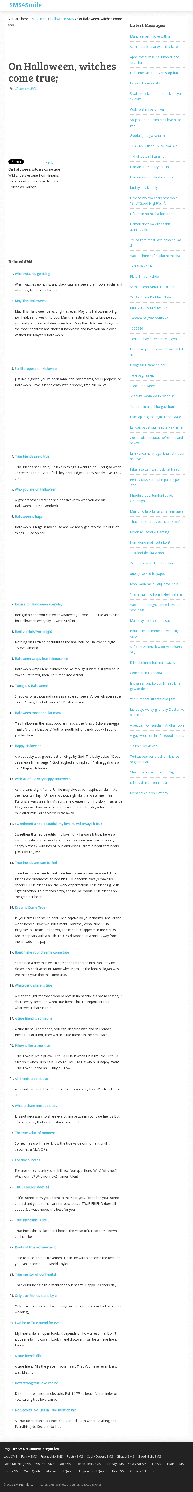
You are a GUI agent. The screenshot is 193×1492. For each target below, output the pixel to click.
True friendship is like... (32, 1220)
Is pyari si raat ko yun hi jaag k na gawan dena (155, 686)
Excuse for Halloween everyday (38, 604)
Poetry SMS (75, 1456)
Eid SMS (157, 1464)
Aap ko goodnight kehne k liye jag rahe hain (155, 607)
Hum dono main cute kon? (150, 542)
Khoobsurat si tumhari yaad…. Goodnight (152, 498)
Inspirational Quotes (93, 1471)
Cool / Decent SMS (100, 1456)
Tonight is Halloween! (31, 685)
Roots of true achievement (35, 1247)
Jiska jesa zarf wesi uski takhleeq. (155, 469)
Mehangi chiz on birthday (149, 793)
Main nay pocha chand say (150, 620)
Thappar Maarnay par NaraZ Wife (155, 521)
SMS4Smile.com (25, 1484)
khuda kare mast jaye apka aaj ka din (155, 243)
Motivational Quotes (60, 1471)
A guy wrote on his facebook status (157, 735)
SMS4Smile (25, 4)
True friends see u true (32, 456)
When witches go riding (32, 273)
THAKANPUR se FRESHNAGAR (153, 146)
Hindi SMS (119, 1471)
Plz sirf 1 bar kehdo (144, 276)
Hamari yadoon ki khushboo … (153, 177)
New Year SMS (138, 1464)
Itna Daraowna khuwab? (148, 307)
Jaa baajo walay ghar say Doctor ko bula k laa (157, 712)
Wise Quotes (33, 1471)
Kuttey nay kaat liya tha (147, 187)
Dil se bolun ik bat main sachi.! (153, 662)
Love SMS (10, 1456)
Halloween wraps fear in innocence (41, 658)
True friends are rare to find (36, 862)
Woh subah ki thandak (147, 673)
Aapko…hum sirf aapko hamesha (155, 255)
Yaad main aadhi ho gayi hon (152, 406)
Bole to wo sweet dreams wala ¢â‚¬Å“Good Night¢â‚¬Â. (153, 201)
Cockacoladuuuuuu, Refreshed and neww (156, 440)
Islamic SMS (175, 1464)
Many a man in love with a (150, 36)
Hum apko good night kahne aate (155, 417)
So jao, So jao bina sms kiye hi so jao (155, 122)
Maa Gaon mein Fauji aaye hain (154, 584)
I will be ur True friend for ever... (39, 1322)
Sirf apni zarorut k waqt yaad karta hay (156, 649)
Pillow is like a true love (32, 1045)
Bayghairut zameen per (147, 365)
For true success (27, 1160)
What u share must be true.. (36, 1105)
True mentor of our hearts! (35, 1274)
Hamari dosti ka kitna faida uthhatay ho (150, 227)
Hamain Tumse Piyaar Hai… (151, 166)
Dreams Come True (30, 907)
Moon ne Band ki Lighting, (150, 532)
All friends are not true (32, 1078)
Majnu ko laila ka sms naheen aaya (156, 511)
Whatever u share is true (33, 985)
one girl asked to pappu (148, 573)
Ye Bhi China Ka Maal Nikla (150, 297)
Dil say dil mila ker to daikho (151, 782)
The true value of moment (35, 1133)
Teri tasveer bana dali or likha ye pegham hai (154, 759)
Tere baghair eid (142, 375)
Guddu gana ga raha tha (148, 135)
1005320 (136, 328)
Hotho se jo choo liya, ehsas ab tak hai (157, 352)
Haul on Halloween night (33, 631)
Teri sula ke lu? (141, 266)
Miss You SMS (45, 1464)
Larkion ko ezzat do (145, 83)
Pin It (49, 162)
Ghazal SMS (125, 1456)
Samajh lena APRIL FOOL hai (152, 287)
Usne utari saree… (143, 385)
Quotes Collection (142, 1471)
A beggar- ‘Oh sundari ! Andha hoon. (157, 725)
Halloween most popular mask (38, 712)
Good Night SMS (149, 1456)
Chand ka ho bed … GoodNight (153, 772)
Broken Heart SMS (88, 1464)
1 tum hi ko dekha (143, 746)
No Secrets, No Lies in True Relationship (45, 1410)
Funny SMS (29, 1456)
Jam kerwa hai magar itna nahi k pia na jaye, (157, 456)
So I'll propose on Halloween (36, 368)
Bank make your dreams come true (42, 952)
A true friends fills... (29, 1355)
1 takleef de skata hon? (147, 553)
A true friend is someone (33, 1018)
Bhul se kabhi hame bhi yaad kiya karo (155, 634)
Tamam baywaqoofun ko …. (151, 318)
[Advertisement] (32, 43)
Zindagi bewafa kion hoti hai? (152, 563)
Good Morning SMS (17, 1464)
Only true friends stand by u (36, 1295)
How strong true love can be (36, 1383)
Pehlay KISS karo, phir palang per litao (155, 482)
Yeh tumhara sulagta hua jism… (154, 699)
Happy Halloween (28, 746)
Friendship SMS (52, 1456)
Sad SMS (64, 1464)
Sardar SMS (12, 1471)
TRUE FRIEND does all (32, 1187)
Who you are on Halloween (35, 489)
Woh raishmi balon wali (147, 109)
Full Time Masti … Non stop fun (154, 73)
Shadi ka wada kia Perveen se (152, 396)
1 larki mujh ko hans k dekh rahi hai (156, 594)
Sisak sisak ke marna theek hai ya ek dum (155, 96)
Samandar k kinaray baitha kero (154, 46)
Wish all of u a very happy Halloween (43, 779)
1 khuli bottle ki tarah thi (148, 156)
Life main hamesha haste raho (153, 213)
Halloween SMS (62, 19)
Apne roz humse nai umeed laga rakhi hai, (154, 60)
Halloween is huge (29, 516)
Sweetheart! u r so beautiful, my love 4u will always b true (58, 823)
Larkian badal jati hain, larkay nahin (156, 427)
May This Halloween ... (32, 300)
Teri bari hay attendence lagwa (153, 338)
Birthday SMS (114, 1464)
